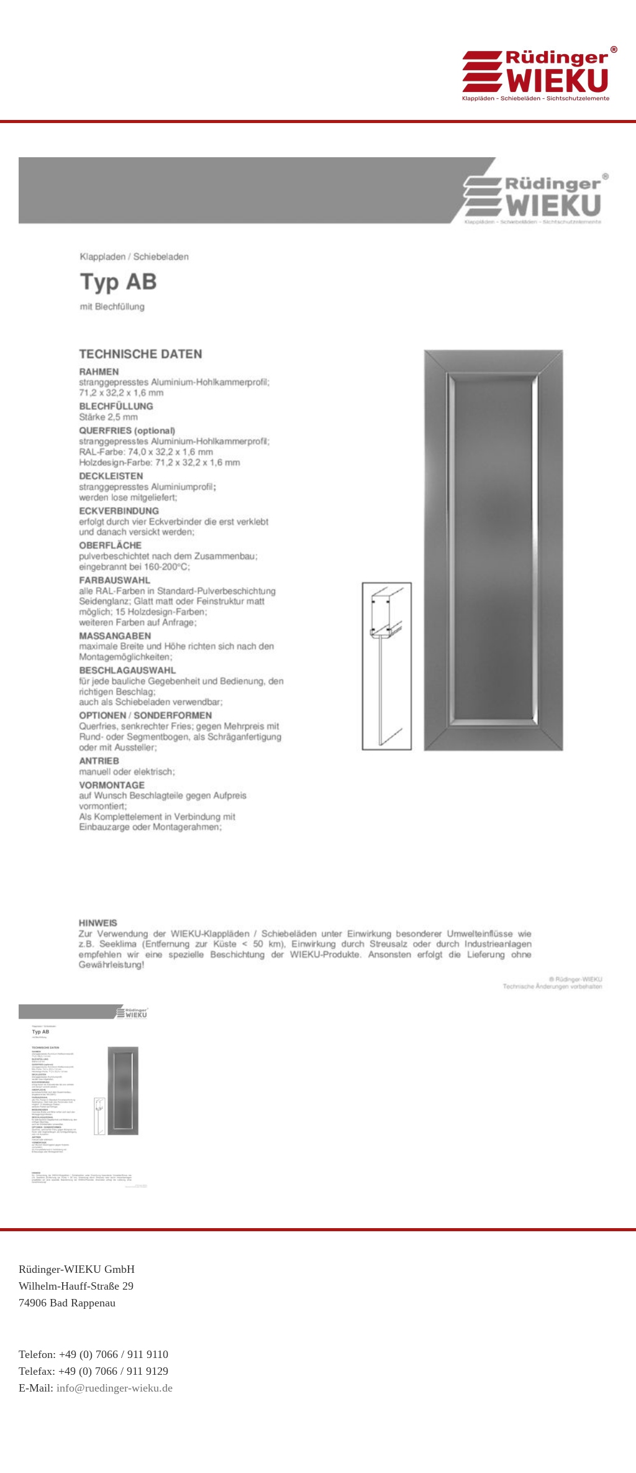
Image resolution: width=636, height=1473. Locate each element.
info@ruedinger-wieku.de (115, 1388)
